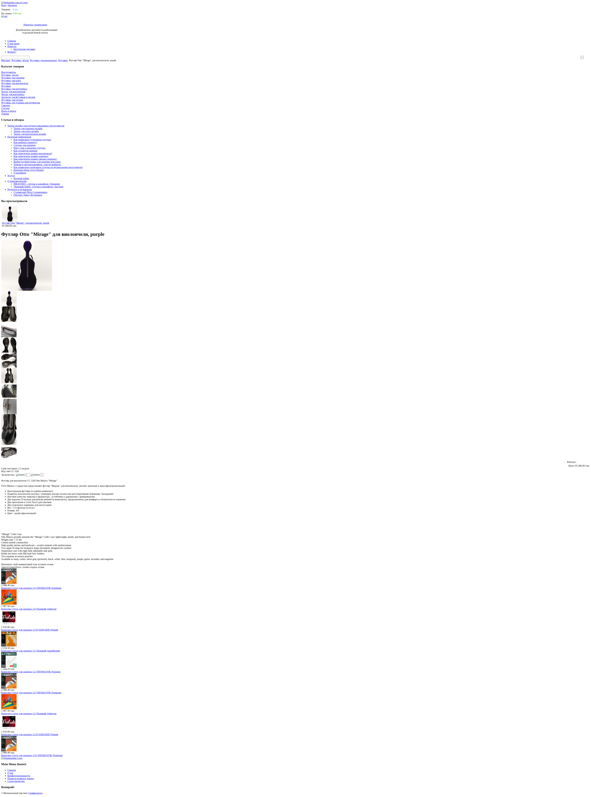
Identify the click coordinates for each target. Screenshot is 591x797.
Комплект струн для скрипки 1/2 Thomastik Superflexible (30, 650)
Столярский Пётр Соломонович (30, 192)
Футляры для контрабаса (14, 89)
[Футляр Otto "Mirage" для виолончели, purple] (9, 298)
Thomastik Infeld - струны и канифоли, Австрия (38, 186)
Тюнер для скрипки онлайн (28, 128)
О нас (10, 773)
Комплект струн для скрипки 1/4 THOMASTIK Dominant (31, 588)
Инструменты (8, 72)
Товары (5, 113)
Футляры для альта (11, 80)
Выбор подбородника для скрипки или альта (37, 161)
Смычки (5, 105)
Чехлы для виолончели (13, 91)
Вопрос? (11, 52)
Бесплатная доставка (24, 49)
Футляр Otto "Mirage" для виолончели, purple (25, 223)
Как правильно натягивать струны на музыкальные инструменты (48, 167)
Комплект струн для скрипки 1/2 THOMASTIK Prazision (30, 671)
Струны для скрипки (25, 145)
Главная (11, 41)
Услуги (11, 175)
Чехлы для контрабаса (12, 94)
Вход (3, 5)
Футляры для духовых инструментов (20, 102)
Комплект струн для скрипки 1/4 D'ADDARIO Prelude (29, 630)
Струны (5, 108)
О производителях (17, 181)
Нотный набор (21, 178)
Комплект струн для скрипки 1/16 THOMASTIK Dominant (31, 755)
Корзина (12, 5)
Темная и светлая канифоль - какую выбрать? (37, 164)
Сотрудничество (16, 781)
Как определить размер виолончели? (33, 153)
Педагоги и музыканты (19, 189)
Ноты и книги (8, 111)
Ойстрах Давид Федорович (28, 195)
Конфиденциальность (18, 775)
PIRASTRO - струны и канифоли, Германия (37, 184)
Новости (11, 46)
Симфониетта (35, 793)
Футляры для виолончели (43, 60)
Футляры (63, 60)
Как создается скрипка (25, 150)
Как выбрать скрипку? (25, 142)
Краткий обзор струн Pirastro (29, 170)
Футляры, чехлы (20, 60)
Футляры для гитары (12, 100)
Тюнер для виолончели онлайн (30, 134)
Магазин (5, 60)
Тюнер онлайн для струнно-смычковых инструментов (35, 125)
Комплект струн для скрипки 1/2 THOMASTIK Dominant (31, 692)
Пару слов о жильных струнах (29, 148)
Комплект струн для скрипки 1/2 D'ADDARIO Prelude (29, 734)
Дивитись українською (35, 24)
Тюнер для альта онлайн (26, 131)
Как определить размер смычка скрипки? (35, 159)
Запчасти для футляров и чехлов (18, 97)
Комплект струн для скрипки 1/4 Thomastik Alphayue (28, 609)
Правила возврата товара (20, 778)
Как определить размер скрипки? (31, 156)
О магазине (13, 43)
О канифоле (20, 173)
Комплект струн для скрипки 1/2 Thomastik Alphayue (28, 713)
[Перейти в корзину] (4, 16)
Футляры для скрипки (12, 77)
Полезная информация (19, 137)
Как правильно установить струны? (32, 139)
